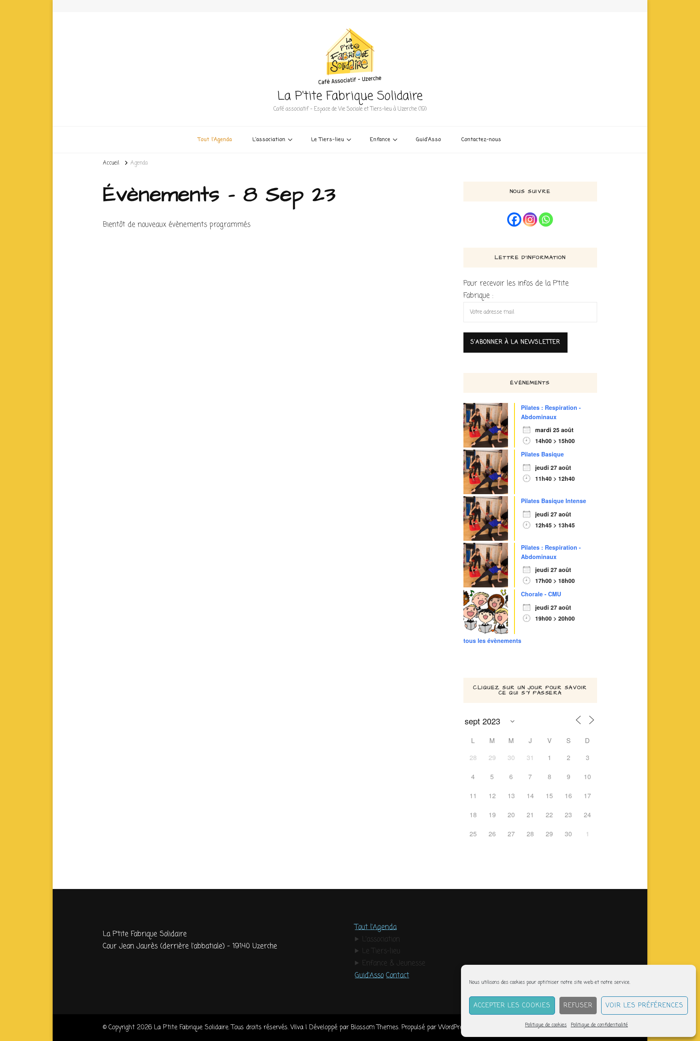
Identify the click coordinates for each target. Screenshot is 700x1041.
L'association (381, 939)
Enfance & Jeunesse (393, 963)
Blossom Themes (375, 1027)
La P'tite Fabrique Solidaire (350, 96)
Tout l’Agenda (215, 140)
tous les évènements (492, 640)
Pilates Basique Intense (553, 501)
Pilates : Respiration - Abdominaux (551, 412)
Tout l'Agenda (376, 927)
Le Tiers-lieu (381, 951)
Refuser (578, 1005)
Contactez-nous (481, 140)
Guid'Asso (369, 975)
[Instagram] (530, 219)
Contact (397, 975)
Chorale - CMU (541, 594)
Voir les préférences (644, 1005)
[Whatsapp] (546, 219)
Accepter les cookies (512, 1005)
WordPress (454, 1027)
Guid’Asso (428, 140)
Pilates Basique (542, 454)
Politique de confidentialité (599, 1025)
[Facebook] (514, 219)
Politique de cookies (546, 1025)
